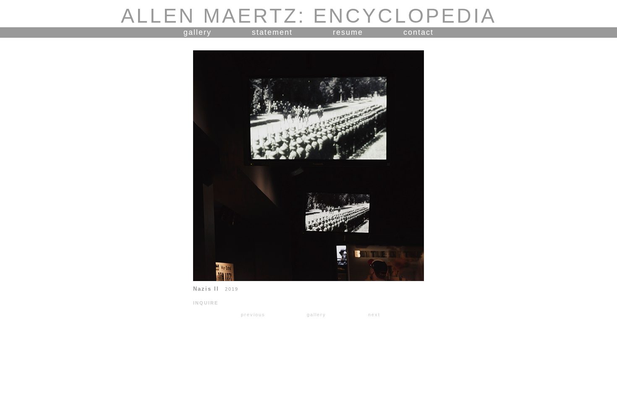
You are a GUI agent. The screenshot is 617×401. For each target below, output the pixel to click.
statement (272, 32)
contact (418, 32)
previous (253, 314)
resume (348, 32)
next (374, 314)
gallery (197, 32)
